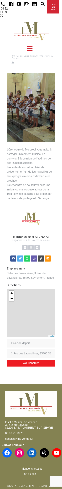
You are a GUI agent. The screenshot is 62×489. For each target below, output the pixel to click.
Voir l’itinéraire (31, 363)
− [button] (12, 298)
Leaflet (51, 336)
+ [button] (12, 293)
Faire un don (53, 7)
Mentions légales (32, 468)
